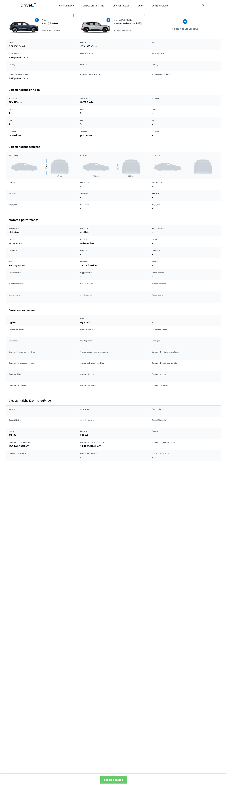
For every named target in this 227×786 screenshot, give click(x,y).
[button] (20, 57)
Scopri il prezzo (113, 780)
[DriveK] (28, 5)
